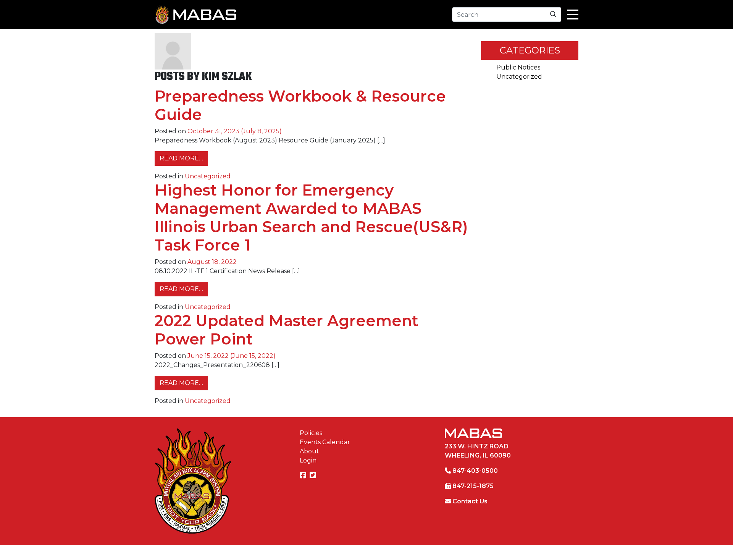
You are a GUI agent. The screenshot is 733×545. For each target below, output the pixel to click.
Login (308, 460)
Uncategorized (208, 176)
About (309, 451)
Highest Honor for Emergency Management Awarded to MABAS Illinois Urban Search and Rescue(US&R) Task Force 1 (311, 217)
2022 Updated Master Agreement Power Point (286, 329)
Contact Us (470, 501)
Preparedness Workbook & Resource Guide (300, 105)
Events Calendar (325, 442)
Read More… (184, 158)
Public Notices (518, 67)
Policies (311, 433)
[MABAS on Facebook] (304, 475)
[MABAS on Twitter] (314, 475)
